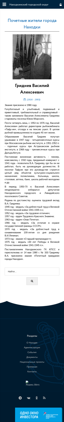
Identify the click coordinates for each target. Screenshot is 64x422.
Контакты (32, 371)
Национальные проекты (32, 362)
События (32, 352)
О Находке (32, 342)
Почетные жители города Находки (32, 23)
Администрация (32, 347)
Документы (32, 357)
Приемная (32, 366)
